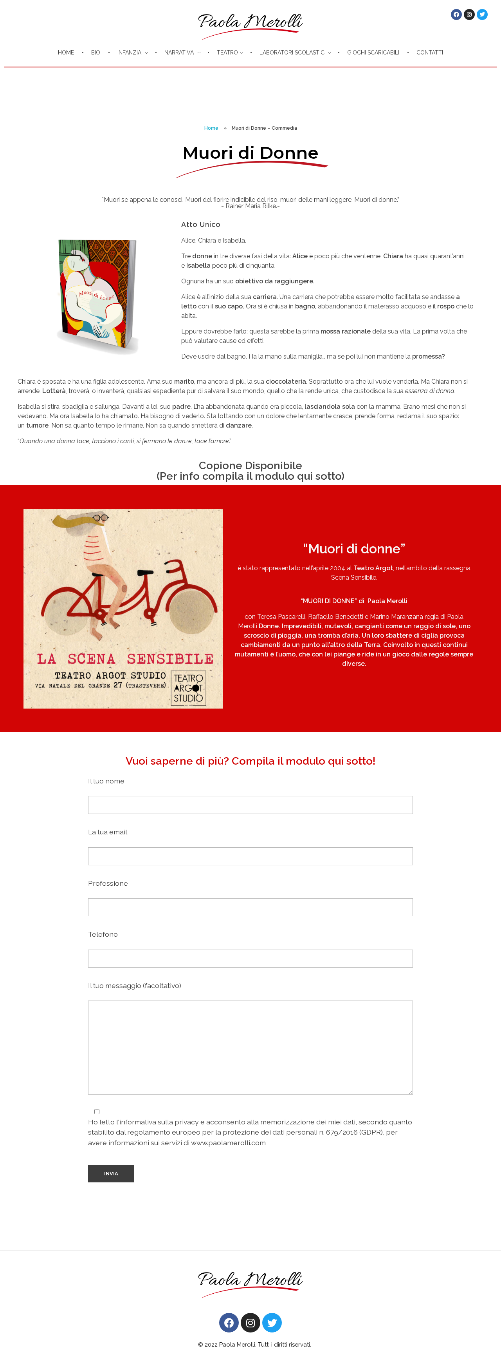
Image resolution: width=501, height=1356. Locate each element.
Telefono (103, 934)
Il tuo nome (106, 781)
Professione (108, 883)
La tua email (107, 832)
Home (211, 128)
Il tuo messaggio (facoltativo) (134, 985)
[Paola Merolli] (250, 1279)
